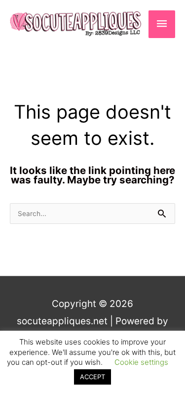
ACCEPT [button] (92, 377)
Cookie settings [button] (141, 362)
